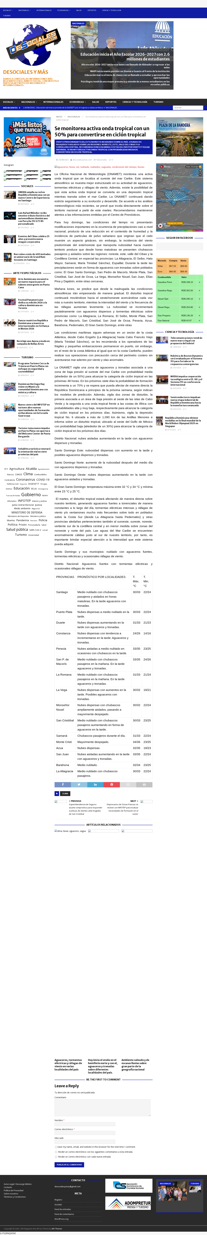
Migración (36, 508)
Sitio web (59, 1138)
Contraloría (10, 480)
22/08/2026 (24, 440)
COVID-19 (42, 480)
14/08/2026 (177, 347)
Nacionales (23, 10)
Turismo (7, 15)
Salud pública (17, 529)
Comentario (60, 1097)
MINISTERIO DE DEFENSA (27, 512)
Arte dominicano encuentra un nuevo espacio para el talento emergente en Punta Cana (34, 283)
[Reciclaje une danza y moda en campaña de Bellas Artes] (9, 344)
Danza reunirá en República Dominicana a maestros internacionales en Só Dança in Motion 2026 (33, 324)
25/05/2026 (20, 263)
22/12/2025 (171, 430)
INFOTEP (24, 500)
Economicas (62, 10)
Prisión (23, 524)
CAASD (18, 474)
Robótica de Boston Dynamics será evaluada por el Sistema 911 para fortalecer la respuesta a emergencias (186, 360)
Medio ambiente (22, 508)
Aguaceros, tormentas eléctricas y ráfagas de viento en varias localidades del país (68, 1064)
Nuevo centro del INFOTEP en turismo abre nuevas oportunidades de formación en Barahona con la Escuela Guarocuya (34, 410)
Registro (58, 1199)
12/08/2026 (24, 291)
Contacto (8, 1187)
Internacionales (44, 10)
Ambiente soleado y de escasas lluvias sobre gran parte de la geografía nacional (135, 1064)
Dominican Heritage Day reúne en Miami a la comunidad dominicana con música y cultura (33, 388)
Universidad (33, 535)
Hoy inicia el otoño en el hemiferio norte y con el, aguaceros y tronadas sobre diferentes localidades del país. (102, 1066)
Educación (22, 488)
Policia (43, 520)
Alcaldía (31, 468)
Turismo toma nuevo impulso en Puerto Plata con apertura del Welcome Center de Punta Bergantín (34, 432)
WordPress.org (61, 1219)
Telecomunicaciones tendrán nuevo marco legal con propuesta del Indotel (186, 341)
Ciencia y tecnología (111, 10)
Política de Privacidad (13, 1190)
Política (12, 524)
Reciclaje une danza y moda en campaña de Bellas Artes (33, 342)
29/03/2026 (177, 388)
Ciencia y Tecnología (179, 331)
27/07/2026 (24, 311)
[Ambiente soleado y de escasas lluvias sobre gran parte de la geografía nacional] (137, 943)
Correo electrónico (64, 1129)
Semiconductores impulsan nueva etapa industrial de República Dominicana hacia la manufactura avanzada (185, 401)
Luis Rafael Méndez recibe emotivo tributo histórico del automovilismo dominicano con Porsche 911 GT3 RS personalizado (34, 218)
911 (6, 468)
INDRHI (45, 495)
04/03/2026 (177, 409)
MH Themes (57, 1228)
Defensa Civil (12, 484)
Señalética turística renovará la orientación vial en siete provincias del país (34, 451)
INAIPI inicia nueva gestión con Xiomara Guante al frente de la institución (130, 71)
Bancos (10, 474)
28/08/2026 (24, 375)
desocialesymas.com (82, 159)
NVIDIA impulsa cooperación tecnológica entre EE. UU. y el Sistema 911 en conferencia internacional (186, 380)
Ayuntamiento (43, 469)
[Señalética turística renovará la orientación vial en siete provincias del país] (10, 450)
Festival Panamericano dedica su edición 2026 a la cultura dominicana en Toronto (32, 304)
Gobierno (31, 494)
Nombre (59, 1120)
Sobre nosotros (11, 1193)
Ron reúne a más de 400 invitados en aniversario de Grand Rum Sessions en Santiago (32, 257)
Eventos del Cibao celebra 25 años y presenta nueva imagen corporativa (33, 239)
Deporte (23, 484)
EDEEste (9, 489)
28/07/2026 (24, 204)
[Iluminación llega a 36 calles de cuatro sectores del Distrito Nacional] (172, 1190)
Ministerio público (38, 516)
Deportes (92, 10)
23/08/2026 (24, 396)
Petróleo (33, 521)
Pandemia (22, 520)
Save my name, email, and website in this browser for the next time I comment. (97, 1146)
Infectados (12, 501)
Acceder (58, 1204)
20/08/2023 (63, 159)
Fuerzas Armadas (13, 495)
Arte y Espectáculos (27, 273)
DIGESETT (33, 483)
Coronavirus (25, 479)
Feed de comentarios (64, 1214)
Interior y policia (39, 501)
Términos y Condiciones (15, 1196)
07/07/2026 (24, 227)
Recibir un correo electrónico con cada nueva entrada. (84, 1156)
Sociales (7, 10)
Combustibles (40, 474)
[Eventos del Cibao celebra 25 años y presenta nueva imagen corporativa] (10, 239)
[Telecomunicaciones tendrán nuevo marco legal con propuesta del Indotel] (162, 340)
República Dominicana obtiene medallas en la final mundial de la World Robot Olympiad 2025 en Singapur (183, 422)
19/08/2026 (24, 458)
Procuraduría (34, 524)
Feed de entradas (63, 1209)
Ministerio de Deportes (18, 516)
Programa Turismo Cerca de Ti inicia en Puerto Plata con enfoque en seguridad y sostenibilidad (33, 367)
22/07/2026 (24, 332)
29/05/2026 (24, 245)
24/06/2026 (23, 347)
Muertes (11, 520)
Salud (79, 10)
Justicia (38, 504)
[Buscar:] (188, 107)
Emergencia (43, 489)
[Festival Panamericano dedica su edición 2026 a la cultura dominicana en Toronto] (10, 302)
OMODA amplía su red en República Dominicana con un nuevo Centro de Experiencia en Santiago (34, 196)
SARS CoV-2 (35, 529)
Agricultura (16, 469)
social (45, 530)
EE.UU (34, 488)
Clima (65, 793)
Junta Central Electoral (23, 504)
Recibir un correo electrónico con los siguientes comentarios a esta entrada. (95, 1151)
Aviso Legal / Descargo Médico (18, 1184)
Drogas (44, 484)
